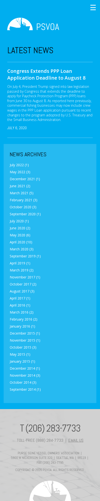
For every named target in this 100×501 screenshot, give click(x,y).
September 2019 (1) (25, 256)
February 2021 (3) (23, 200)
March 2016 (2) (21, 312)
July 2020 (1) (19, 221)
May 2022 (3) (20, 172)
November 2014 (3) (25, 375)
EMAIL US (75, 440)
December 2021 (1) (25, 179)
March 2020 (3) (21, 249)
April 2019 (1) (20, 263)
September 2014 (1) (25, 389)
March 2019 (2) (21, 270)
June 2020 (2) (20, 228)
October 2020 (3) (23, 207)
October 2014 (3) (23, 382)
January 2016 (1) (22, 326)
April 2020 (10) (21, 242)
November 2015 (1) (25, 340)
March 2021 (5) (21, 193)
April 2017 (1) (20, 298)
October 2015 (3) (23, 347)
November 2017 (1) (25, 277)
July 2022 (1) (19, 165)
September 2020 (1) (25, 214)
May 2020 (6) (20, 235)
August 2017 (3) (22, 291)
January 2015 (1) (22, 361)
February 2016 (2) (23, 319)
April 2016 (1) (20, 305)
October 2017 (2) (23, 284)
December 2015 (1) (25, 333)
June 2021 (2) (20, 186)
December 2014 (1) (25, 368)
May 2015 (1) (20, 354)
